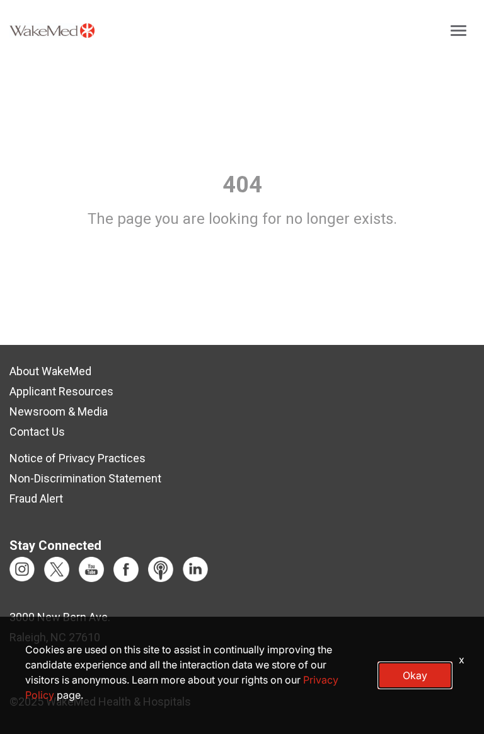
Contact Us (37, 431)
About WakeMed (50, 371)
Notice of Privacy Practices (77, 458)
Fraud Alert (36, 498)
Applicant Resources (61, 391)
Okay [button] (415, 675)
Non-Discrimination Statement (85, 478)
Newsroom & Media (58, 411)
